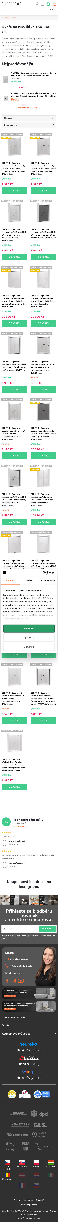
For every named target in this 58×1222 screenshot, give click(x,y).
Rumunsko (7, 1179)
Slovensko (22, 1166)
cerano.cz (14, 981)
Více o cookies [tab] (47, 580)
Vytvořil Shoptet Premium (29, 1218)
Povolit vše (29, 628)
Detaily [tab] (28, 580)
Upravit (27, 637)
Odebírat (47, 929)
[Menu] (54, 3)
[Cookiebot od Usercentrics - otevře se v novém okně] (42, 573)
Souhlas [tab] (10, 580)
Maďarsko (50, 1166)
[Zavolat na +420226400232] (37, 4)
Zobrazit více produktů (28, 108)
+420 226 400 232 (21, 966)
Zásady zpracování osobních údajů (29, 1200)
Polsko (36, 1166)
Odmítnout (29, 646)
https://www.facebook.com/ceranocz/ (7, 981)
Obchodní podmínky (29, 1204)
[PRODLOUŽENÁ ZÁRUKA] (14, 212)
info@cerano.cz (19, 959)
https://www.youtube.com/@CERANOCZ (20, 981)
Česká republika (7, 1167)
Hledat (52, 10)
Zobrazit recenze (19, 826)
